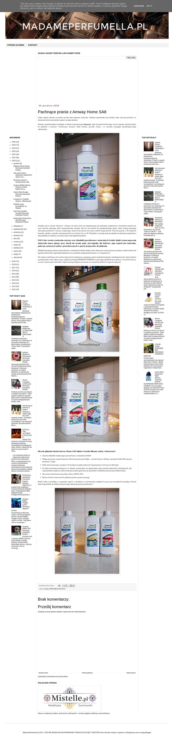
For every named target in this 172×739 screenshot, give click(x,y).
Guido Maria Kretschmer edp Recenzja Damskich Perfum (22, 220)
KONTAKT (32, 45)
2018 (14, 264)
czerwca (17, 242)
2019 (14, 261)
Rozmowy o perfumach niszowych (26, 477)
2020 (14, 161)
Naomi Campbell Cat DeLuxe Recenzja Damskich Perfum (26, 385)
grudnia (17, 163)
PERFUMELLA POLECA (57, 589)
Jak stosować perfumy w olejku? (27, 408)
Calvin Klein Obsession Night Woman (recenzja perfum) (159, 377)
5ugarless (121, 733)
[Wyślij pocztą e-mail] (63, 585)
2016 (14, 271)
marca (16, 251)
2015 (14, 274)
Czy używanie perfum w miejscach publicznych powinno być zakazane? (20, 457)
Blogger (148, 733)
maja (16, 245)
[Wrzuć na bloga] (66, 585)
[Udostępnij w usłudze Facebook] (71, 585)
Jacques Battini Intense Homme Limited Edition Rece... (21, 187)
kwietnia (17, 248)
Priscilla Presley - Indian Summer (158, 296)
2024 (14, 148)
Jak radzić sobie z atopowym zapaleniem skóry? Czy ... (22, 175)
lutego (16, 254)
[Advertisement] (87, 81)
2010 (14, 289)
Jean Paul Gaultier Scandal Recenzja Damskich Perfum (21, 213)
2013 (14, 280)
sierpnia (17, 235)
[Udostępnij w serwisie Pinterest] (73, 585)
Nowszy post (43, 673)
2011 (14, 286)
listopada (17, 226)
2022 (14, 154)
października (19, 229)
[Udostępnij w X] (68, 585)
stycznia (17, 257)
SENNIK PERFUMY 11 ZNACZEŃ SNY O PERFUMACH (27, 331)
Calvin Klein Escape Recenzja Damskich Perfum (21, 194)
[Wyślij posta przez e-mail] (59, 585)
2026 (14, 142)
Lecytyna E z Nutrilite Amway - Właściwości (22, 200)
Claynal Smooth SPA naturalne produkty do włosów (159, 271)
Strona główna (87, 673)
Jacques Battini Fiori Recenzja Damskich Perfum (26, 530)
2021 (14, 158)
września (17, 232)
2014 (14, 277)
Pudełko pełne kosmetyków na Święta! (20, 206)
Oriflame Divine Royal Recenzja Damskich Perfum (21, 168)
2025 (14, 145)
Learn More (139, 6)
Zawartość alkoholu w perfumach (159, 220)
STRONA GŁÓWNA (15, 45)
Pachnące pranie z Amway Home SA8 (21, 181)
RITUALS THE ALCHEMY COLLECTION (27, 433)
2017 (14, 268)
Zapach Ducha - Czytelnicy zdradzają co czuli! (27, 305)
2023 (14, 151)
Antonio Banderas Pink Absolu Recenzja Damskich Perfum (26, 357)
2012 (14, 283)
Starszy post (131, 673)
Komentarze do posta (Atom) (57, 676)
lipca (16, 238)
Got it (149, 6)
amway (46, 589)
